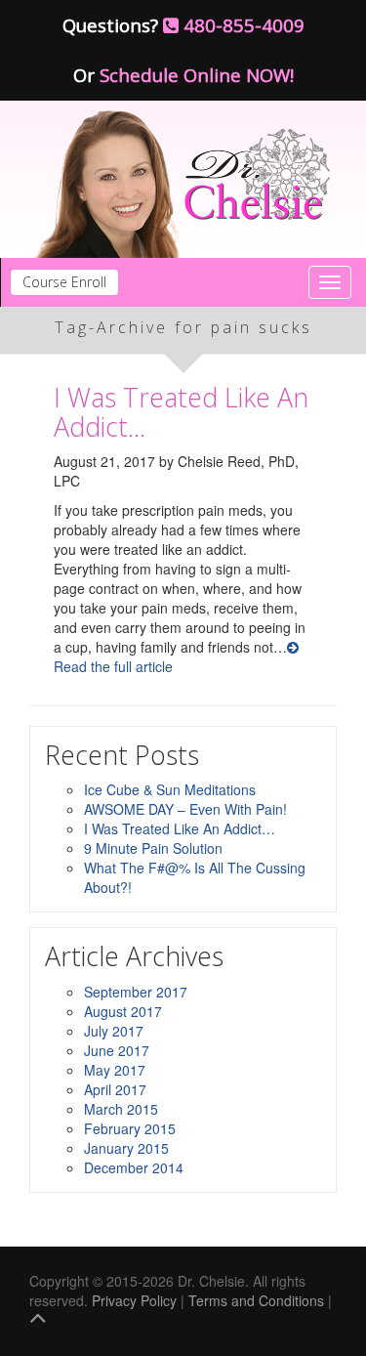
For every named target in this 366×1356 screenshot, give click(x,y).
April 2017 (115, 1089)
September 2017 (135, 991)
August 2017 (123, 1011)
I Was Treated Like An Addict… (181, 412)
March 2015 (121, 1109)
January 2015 (126, 1148)
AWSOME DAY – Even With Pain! (185, 809)
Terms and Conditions (256, 1300)
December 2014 (133, 1167)
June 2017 (116, 1050)
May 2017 (114, 1070)
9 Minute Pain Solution (153, 848)
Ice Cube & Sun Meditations (170, 789)
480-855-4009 (242, 25)
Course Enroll (64, 282)
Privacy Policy (134, 1300)
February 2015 (130, 1128)
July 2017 (113, 1030)
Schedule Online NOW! (197, 75)
